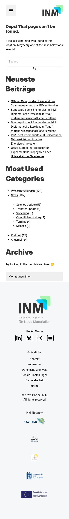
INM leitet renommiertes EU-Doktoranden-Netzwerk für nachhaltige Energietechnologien (36, 139)
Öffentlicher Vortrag (28, 217)
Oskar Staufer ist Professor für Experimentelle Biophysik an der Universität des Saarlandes (31, 152)
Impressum (35, 364)
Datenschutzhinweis (34, 369)
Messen (21, 226)
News (14, 195)
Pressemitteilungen (23, 191)
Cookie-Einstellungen (35, 375)
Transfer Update (26, 209)
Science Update (26, 204)
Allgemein (17, 239)
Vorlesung (22, 213)
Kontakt (34, 359)
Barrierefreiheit (34, 380)
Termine (21, 221)
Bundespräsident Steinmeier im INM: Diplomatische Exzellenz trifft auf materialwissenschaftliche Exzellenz (33, 114)
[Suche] (34, 68)
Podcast (16, 235)
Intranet (34, 385)
